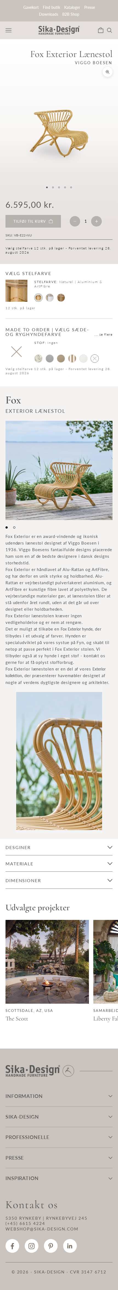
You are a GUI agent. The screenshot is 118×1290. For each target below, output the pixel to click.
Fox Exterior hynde (76, 629)
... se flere (103, 334)
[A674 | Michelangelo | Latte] (61, 358)
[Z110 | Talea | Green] (38, 358)
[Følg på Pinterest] (51, 1246)
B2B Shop (70, 14)
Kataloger (72, 7)
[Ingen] (95, 358)
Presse (89, 7)
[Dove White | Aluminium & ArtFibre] (50, 297)
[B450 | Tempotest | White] (83, 358)
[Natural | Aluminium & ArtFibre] (38, 297)
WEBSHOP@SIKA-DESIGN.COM (41, 1228)
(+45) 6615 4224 (25, 1223)
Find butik (51, 7)
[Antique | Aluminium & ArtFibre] (61, 297)
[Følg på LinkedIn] (70, 1246)
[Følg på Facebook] (12, 1246)
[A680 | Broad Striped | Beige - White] (72, 358)
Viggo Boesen (94, 62)
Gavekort (31, 7)
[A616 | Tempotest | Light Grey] (50, 358)
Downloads (48, 14)
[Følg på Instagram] (31, 1246)
